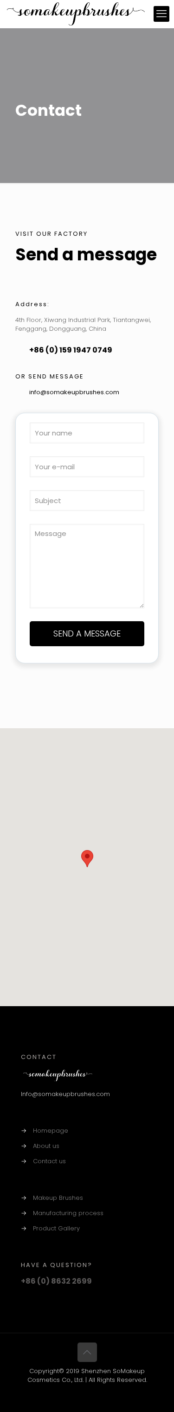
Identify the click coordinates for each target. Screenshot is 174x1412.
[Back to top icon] (87, 1352)
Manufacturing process (68, 1213)
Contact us (49, 1161)
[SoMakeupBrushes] (76, 13)
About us (46, 1145)
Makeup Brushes (58, 1197)
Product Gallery (56, 1228)
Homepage (50, 1130)
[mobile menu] (161, 14)
